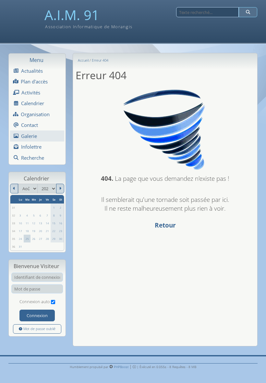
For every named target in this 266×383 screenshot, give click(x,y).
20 (40, 231)
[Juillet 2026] (14, 188)
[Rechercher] (248, 12)
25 (27, 239)
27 (40, 239)
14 (47, 223)
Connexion (37, 315)
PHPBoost (121, 366)
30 (60, 239)
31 (20, 246)
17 (20, 231)
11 (27, 223)
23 (60, 231)
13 (40, 223)
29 (53, 239)
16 (60, 223)
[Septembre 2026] (60, 188)
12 (33, 223)
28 (47, 239)
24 (20, 239)
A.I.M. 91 (71, 15)
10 (20, 223)
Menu (36, 60)
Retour (165, 225)
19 (33, 231)
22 (53, 231)
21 (47, 231)
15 (53, 223)
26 (33, 239)
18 (27, 231)
